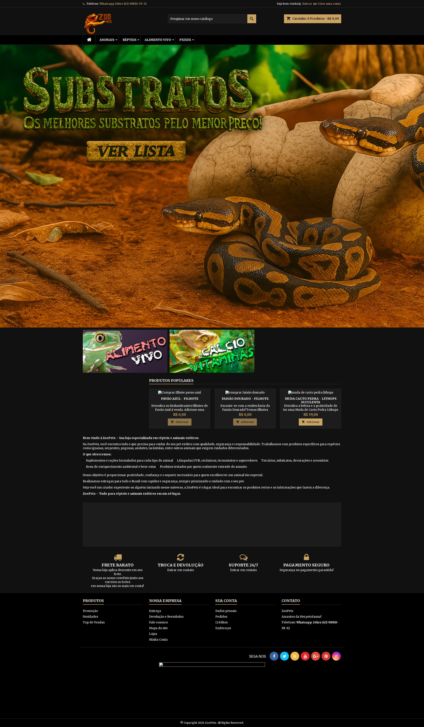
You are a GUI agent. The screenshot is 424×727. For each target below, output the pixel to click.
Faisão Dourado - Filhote (245, 399)
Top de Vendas (94, 622)
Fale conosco (158, 622)
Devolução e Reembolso (166, 617)
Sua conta (226, 600)
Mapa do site (158, 628)
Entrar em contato (180, 570)
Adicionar (180, 422)
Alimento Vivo (158, 40)
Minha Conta (158, 640)
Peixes (185, 40)
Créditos (221, 622)
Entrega (155, 611)
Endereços (223, 628)
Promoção (90, 611)
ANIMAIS (107, 40)
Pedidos (221, 617)
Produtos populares (171, 380)
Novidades (90, 617)
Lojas (153, 634)
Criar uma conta (329, 3)
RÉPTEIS (129, 40)
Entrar (307, 3)
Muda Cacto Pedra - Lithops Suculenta (311, 400)
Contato (291, 600)
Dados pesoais (226, 611)
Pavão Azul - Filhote (179, 399)
